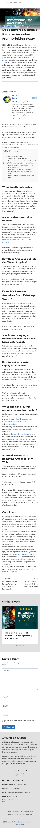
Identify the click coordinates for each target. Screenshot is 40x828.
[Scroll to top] (35, 825)
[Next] (34, 624)
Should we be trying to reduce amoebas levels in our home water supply (21, 166)
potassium (29, 429)
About (9, 811)
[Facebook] (33, 98)
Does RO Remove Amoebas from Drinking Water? (19, 163)
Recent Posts (12, 91)
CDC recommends (8, 497)
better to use (9, 532)
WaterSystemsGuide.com (10, 742)
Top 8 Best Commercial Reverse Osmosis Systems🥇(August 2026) (18, 635)
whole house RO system (25, 569)
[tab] (16, 645)
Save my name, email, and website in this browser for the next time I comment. (20, 721)
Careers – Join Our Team (16, 815)
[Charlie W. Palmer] (7, 99)
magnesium (15, 429)
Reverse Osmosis (11, 26)
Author (5, 91)
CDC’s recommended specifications (20, 554)
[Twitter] (35, 98)
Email (5, 706)
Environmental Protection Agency (20, 434)
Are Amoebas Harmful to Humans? (17, 158)
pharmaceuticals (10, 424)
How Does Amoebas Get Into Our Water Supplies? (22, 161)
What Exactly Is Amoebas (15, 156)
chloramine (18, 419)
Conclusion (8, 180)
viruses (10, 422)
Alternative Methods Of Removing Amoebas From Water (21, 176)
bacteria (16, 422)
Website (6, 715)
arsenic (25, 419)
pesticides (22, 422)
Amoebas (5, 191)
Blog (3, 26)
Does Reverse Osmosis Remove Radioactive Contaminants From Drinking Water (9, 584)
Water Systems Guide (25, 102)
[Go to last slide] (5, 624)
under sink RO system (9, 572)
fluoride (11, 419)
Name (5, 697)
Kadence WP (20, 824)
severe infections (19, 237)
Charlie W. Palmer (16, 97)
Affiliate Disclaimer (27, 811)
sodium (22, 429)
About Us (16, 811)
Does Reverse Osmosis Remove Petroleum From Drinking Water (30, 582)
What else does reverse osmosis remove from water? (20, 172)
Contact (29, 815)
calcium (7, 432)
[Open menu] (36, 2)
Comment (7, 670)
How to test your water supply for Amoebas (19, 169)
